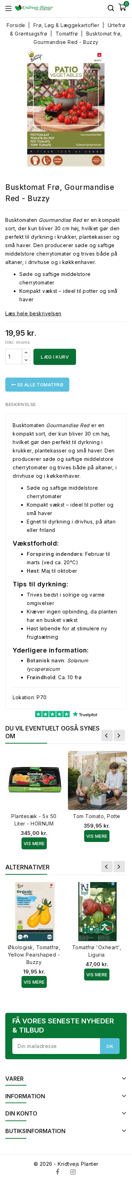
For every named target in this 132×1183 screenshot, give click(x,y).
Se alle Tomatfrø (40, 384)
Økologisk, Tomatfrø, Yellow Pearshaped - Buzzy (34, 954)
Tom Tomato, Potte (96, 816)
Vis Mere (34, 843)
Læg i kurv (55, 357)
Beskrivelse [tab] (20, 404)
